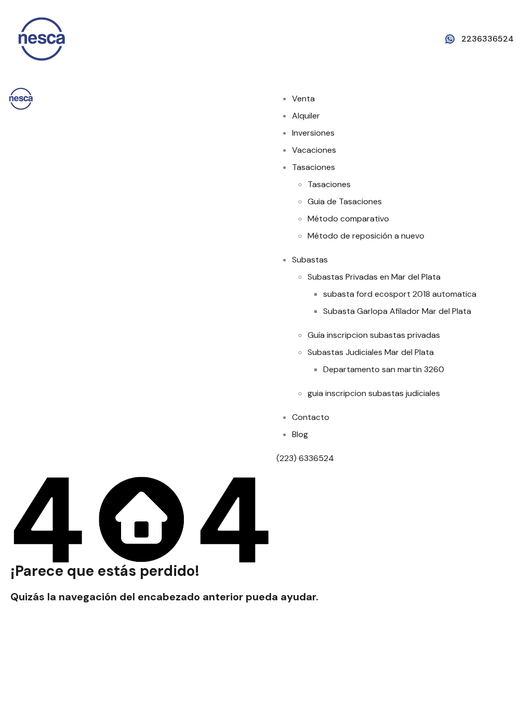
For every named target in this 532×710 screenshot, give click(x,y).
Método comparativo (348, 218)
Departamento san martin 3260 (383, 369)
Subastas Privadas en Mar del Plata (374, 276)
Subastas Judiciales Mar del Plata (371, 352)
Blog (300, 434)
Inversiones (313, 132)
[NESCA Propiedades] (41, 38)
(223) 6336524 (306, 458)
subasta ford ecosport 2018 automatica (399, 293)
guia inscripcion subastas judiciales (374, 393)
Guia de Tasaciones (345, 201)
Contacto (310, 417)
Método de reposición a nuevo (366, 235)
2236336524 (487, 38)
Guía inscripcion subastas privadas (374, 335)
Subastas (310, 259)
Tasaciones (313, 167)
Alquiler (306, 115)
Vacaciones (314, 149)
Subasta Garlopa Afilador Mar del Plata (397, 311)
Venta (303, 98)
